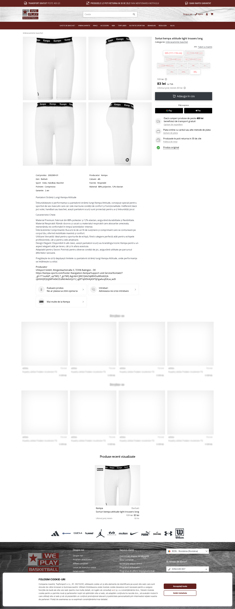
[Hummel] (89, 533)
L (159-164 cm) (166, 65)
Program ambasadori (82, 560)
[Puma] (145, 533)
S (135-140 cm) (173, 59)
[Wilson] (179, 533)
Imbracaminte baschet (33, 33)
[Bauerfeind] (66, 533)
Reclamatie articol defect (131, 563)
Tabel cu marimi (205, 47)
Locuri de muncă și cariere (84, 567)
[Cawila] (78, 533)
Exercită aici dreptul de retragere (134, 556)
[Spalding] (157, 533)
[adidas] (55, 533)
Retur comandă (126, 560)
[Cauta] (134, 14)
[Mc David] (112, 533)
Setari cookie (78, 571)
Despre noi (187, 14)
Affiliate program (80, 563)
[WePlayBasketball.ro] (47, 562)
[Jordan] (100, 533)
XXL (183, 71)
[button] (129, 14)
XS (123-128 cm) (194, 53)
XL (172, 71)
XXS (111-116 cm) (173, 53)
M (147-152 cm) (193, 59)
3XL (195, 71)
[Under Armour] (168, 533)
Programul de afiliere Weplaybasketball (137, 571)
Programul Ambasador (130, 567)
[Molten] (123, 533)
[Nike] (134, 533)
